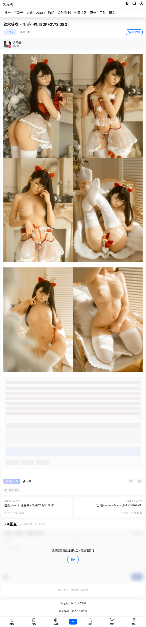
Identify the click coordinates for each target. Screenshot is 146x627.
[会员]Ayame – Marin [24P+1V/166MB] (119, 505)
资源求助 (80, 13)
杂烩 (30, 13)
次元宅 (82, 603)
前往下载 (135, 32)
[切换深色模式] (127, 3)
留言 (112, 13)
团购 (102, 13)
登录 (73, 559)
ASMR (40, 13)
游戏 (51, 13)
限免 (93, 13)
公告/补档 (64, 13)
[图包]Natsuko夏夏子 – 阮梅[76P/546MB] (28, 505)
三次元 (18, 13)
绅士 (8, 13)
